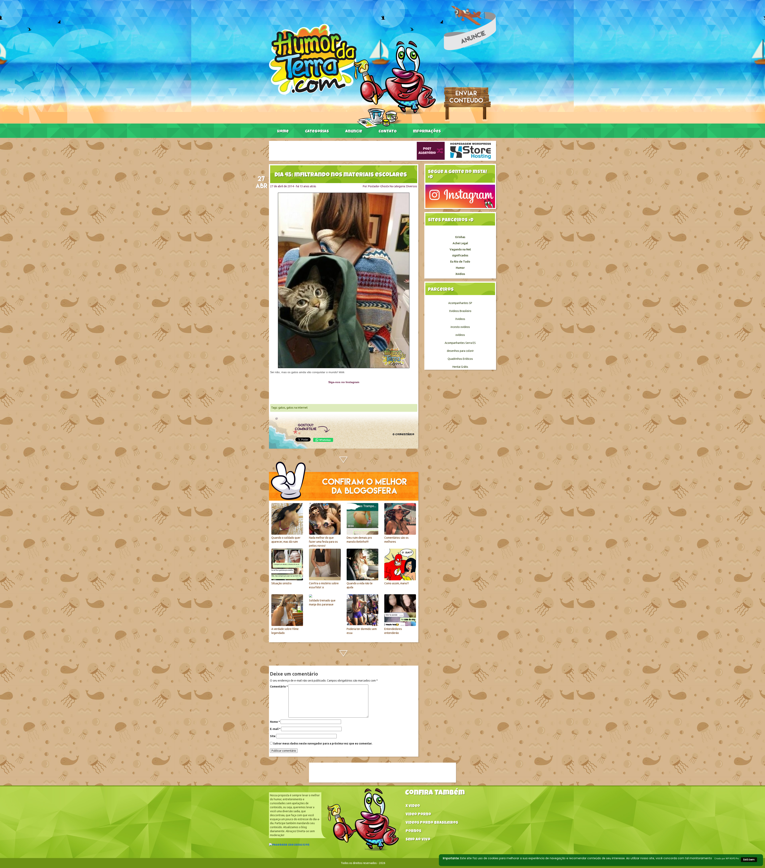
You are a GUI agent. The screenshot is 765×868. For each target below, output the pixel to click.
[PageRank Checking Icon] (289, 845)
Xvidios (460, 274)
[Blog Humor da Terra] (352, 75)
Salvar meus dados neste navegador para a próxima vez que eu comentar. (322, 743)
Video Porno (418, 815)
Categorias (317, 132)
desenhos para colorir (460, 350)
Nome (275, 721)
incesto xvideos (460, 327)
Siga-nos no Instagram (343, 382)
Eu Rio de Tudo (460, 261)
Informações (427, 132)
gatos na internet (297, 407)
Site (273, 736)
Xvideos (460, 319)
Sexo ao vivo (418, 840)
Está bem (749, 859)
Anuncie (353, 132)
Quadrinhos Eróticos (460, 358)
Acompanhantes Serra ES (460, 342)
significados (460, 255)
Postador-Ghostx (378, 186)
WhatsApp (323, 440)
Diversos (411, 186)
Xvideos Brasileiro (460, 311)
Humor (460, 267)
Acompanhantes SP (460, 303)
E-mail (275, 729)
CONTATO (388, 132)
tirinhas (460, 237)
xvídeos (460, 334)
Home (283, 132)
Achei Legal (460, 243)
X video (413, 806)
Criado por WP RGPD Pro (726, 858)
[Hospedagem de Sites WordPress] (470, 150)
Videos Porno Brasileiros (432, 823)
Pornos (413, 831)
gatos (281, 407)
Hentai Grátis (460, 366)
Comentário (279, 686)
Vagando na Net (460, 249)
